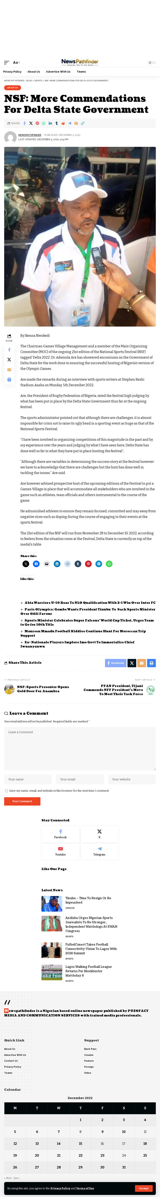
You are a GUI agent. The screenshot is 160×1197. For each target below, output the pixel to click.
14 (59, 1144)
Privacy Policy (60, 1188)
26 (15, 1167)
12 (15, 1144)
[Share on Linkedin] (50, 123)
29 (80, 1167)
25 (145, 1155)
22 (80, 1155)
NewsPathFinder (29, 135)
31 (124, 1167)
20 (37, 1155)
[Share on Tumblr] (57, 123)
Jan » (17, 1178)
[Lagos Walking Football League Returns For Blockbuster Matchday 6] (51, 972)
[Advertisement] (80, 29)
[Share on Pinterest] (37, 123)
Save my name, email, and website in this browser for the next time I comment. (59, 790)
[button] (144, 1188)
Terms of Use (85, 1188)
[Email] (76, 123)
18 (145, 1144)
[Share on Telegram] (69, 123)
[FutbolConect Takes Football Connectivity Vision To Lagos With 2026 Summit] (51, 950)
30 (102, 1167)
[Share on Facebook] (24, 123)
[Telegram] (100, 851)
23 (102, 1155)
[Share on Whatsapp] (44, 123)
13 (37, 1144)
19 (15, 1155)
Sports (12, 88)
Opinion (70, 908)
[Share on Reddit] (63, 123)
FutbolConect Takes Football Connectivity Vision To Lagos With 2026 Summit (91, 949)
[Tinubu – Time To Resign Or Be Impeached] (51, 904)
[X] (100, 834)
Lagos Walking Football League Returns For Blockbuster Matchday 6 (88, 971)
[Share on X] (31, 123)
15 (80, 1144)
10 (124, 1132)
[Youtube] (60, 851)
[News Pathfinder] (80, 62)
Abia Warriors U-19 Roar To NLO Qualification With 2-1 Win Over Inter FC (90, 603)
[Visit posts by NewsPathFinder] (10, 137)
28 (59, 1167)
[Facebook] (60, 834)
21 (58, 1155)
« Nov (8, 1178)
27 (37, 1167)
